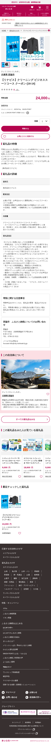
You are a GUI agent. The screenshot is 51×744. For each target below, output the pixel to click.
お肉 (5, 571)
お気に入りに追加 (47, 394)
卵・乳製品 (18, 575)
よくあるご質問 (9, 662)
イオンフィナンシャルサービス (25, 733)
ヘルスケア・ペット (11, 589)
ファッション (9, 585)
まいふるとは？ (9, 641)
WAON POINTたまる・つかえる (15, 654)
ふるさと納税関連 (9, 614)
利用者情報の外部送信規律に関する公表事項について (26, 726)
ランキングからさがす (11, 593)
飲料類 (36, 575)
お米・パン (25, 571)
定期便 (26, 589)
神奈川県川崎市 (7, 476)
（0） (17, 90)
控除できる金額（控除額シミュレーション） (19, 685)
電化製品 (22, 582)
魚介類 (14, 571)
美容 (31, 582)
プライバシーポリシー (25, 729)
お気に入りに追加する (25, 136)
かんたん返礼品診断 (10, 649)
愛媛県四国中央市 (29, 476)
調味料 (35, 578)
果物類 (36, 571)
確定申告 (6, 676)
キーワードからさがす (11, 557)
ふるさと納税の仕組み (11, 637)
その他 (35, 589)
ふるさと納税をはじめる (45, 14)
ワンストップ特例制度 (11, 672)
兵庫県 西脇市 (8, 74)
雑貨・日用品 (9, 582)
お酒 (28, 575)
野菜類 (6, 575)
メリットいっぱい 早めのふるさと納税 (17, 645)
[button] (48, 65)
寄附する (25, 129)
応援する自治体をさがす (6, 14)
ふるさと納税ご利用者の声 (13, 658)
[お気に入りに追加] (47, 394)
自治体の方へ (35, 697)
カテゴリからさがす (10, 567)
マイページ (10, 692)
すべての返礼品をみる (25, 419)
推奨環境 (28, 722)
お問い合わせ (11, 697)
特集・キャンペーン (31, 14)
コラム (5, 608)
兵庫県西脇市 (6, 533)
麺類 (15, 578)
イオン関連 (7, 618)
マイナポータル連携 (10, 680)
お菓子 (6, 578)
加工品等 (24, 578)
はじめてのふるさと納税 (12, 633)
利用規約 (38, 722)
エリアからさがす (9, 553)
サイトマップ (16, 722)
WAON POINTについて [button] (27, 112)
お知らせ (33, 692)
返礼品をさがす (19, 14)
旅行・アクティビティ (27, 585)
